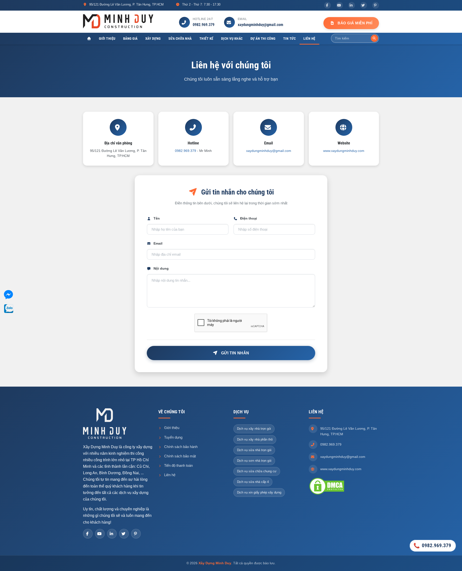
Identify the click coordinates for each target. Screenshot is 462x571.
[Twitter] (363, 5)
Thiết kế (206, 38)
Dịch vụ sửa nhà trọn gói (254, 450)
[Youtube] (339, 5)
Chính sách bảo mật (179, 456)
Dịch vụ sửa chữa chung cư (256, 471)
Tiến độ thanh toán (178, 465)
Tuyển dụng (172, 437)
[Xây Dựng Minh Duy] (118, 21)
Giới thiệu (107, 38)
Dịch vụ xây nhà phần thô (255, 439)
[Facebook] (327, 5)
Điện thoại (248, 218)
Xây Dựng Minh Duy (215, 563)
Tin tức (289, 38)
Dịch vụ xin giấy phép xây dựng (259, 492)
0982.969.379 (203, 24)
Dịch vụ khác (232, 38)
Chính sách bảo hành (180, 447)
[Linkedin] (351, 5)
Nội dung (161, 268)
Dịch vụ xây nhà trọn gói (254, 428)
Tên (157, 218)
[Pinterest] (375, 5)
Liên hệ (309, 38)
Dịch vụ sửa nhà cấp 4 (253, 482)
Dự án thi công (263, 38)
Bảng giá (130, 38)
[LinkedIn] (112, 534)
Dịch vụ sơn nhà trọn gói (254, 460)
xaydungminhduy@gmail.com (260, 24)
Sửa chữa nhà (180, 38)
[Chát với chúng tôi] (8, 295)
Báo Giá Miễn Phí (354, 23)
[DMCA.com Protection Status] (327, 486)
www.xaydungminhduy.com (343, 151)
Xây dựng (153, 38)
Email (158, 243)
